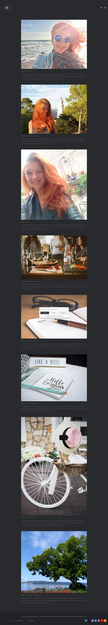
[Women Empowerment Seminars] (54, 466)
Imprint (16, 620)
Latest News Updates (72, 616)
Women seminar (25, 221)
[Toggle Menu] (105, 7)
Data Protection (20, 620)
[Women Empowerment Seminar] (54, 109)
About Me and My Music (34, 616)
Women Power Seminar (27, 71)
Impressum (61, 315)
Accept (44, 312)
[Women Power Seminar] (54, 44)
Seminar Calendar (64, 616)
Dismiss (54, 312)
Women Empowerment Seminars (30, 517)
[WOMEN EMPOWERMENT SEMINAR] (54, 562)
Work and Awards (43, 616)
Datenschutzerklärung (48, 315)
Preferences (63, 312)
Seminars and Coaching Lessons (53, 616)
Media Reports (80, 616)
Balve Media (31, 620)
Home (27, 616)
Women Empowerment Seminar (29, 135)
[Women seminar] (54, 184)
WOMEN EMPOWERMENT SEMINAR (30, 595)
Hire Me (85, 616)
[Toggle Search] (101, 7)
